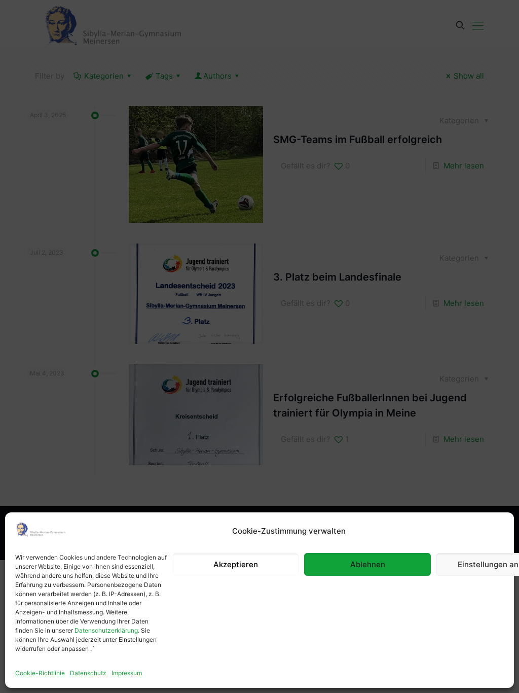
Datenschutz (88, 673)
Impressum (127, 673)
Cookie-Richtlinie (40, 673)
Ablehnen (367, 564)
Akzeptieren (235, 564)
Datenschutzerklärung (106, 630)
